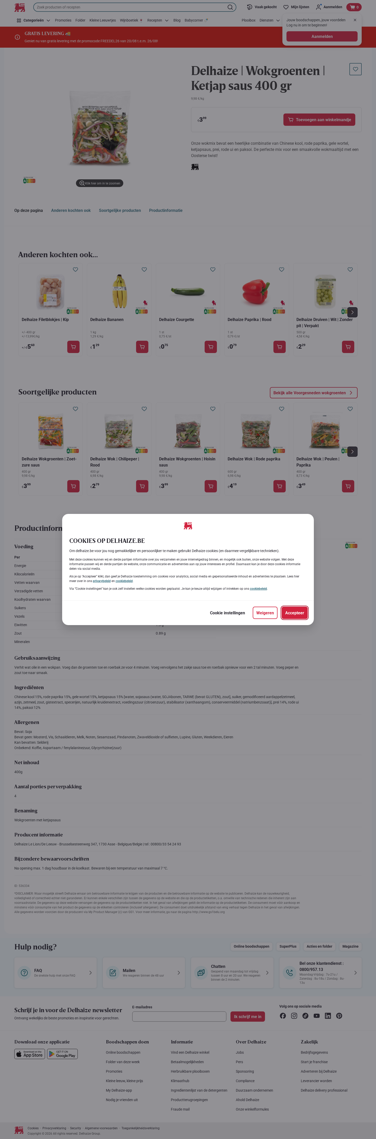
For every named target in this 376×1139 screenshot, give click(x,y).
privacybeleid (102, 581)
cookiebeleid (124, 581)
